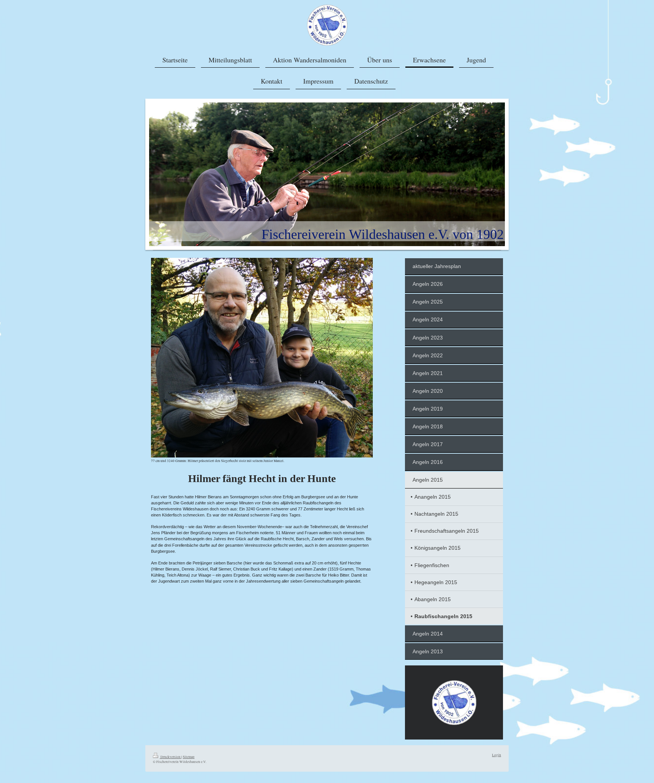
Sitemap (189, 756)
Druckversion (170, 756)
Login (496, 754)
